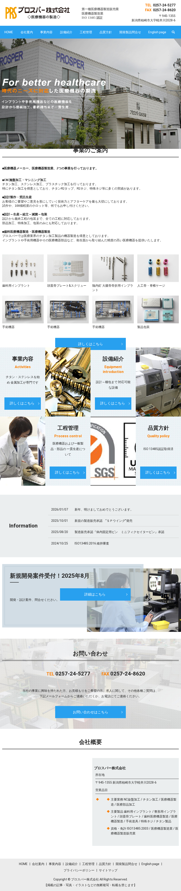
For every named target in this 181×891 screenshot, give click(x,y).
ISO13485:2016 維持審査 (92, 543)
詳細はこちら (95, 594)
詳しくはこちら (90, 344)
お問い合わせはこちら (90, 712)
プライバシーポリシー (79, 870)
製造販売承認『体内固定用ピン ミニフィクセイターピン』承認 (119, 532)
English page (157, 32)
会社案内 (27, 32)
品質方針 (106, 32)
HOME (8, 32)
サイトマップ (108, 870)
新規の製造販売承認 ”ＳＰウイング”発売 (103, 520)
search (173, 32)
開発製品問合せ (130, 32)
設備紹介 (66, 32)
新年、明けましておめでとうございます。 (104, 509)
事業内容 (46, 32)
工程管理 (86, 32)
